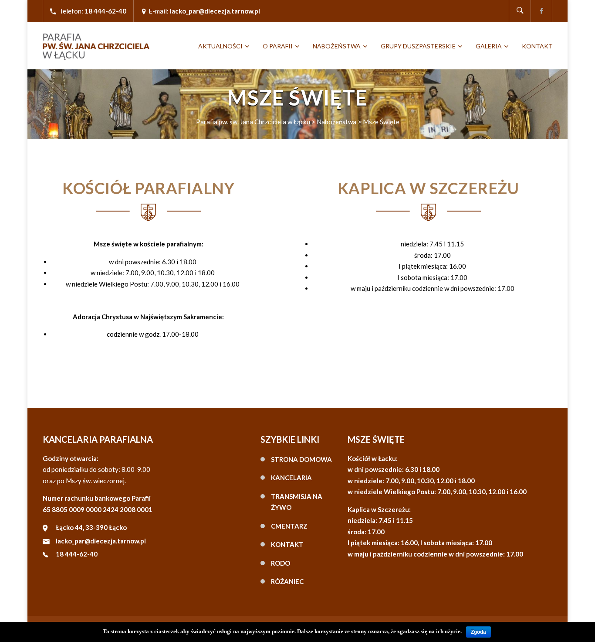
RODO (280, 563)
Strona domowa (301, 459)
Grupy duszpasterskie (418, 46)
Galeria (489, 46)
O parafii (278, 46)
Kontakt (537, 46)
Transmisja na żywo (296, 502)
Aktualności (220, 46)
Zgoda (478, 632)
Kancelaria (291, 478)
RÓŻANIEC (287, 581)
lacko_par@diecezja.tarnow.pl (101, 541)
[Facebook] (541, 11)
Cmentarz (289, 526)
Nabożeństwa (337, 46)
